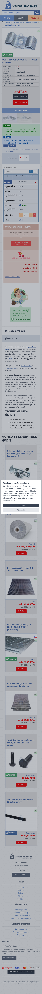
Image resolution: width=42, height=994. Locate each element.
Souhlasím (21, 505)
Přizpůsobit (21, 510)
